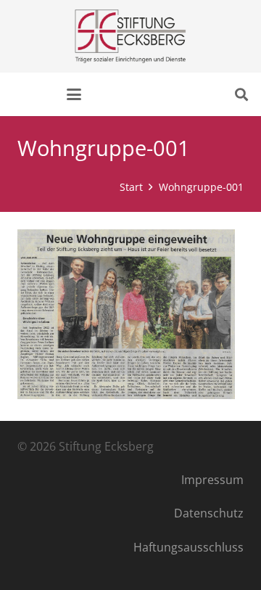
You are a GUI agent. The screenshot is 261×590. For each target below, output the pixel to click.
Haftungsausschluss (188, 547)
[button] (74, 94)
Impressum (212, 480)
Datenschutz (209, 513)
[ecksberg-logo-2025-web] (130, 36)
